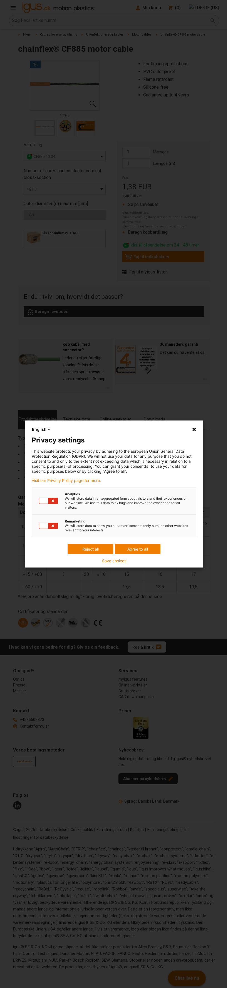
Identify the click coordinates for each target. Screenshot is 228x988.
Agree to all (137, 549)
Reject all (90, 549)
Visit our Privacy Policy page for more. (66, 480)
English (39, 429)
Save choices (114, 561)
